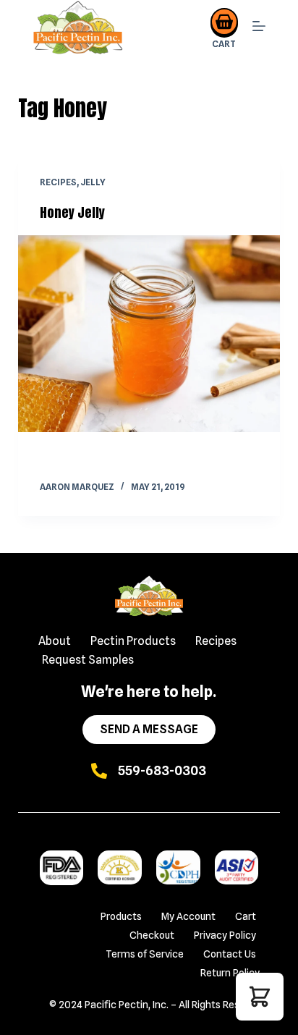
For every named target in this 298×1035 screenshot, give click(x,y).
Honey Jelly (72, 212)
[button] (260, 997)
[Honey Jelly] (149, 333)
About (54, 641)
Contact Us (229, 954)
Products (121, 916)
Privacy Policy (225, 935)
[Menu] (258, 28)
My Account (188, 916)
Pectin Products (133, 641)
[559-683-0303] (99, 771)
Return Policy (230, 973)
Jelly (93, 182)
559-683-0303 (162, 770)
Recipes (58, 182)
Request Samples (88, 660)
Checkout (151, 935)
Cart (245, 916)
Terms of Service (145, 954)
